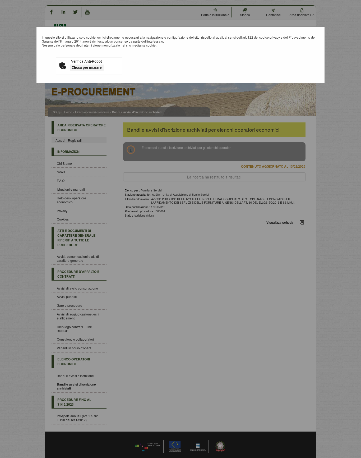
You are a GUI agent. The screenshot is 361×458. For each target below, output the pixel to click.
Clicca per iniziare (87, 67)
